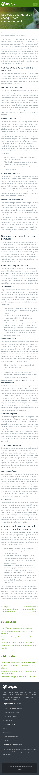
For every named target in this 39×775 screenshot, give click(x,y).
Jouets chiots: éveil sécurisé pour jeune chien (29, 609)
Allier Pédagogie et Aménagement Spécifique (16, 628)
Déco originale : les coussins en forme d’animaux (17, 642)
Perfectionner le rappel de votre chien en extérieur (18, 677)
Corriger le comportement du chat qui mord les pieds (10, 609)
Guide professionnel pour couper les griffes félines (18, 662)
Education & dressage (8, 33)
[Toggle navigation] (35, 4)
